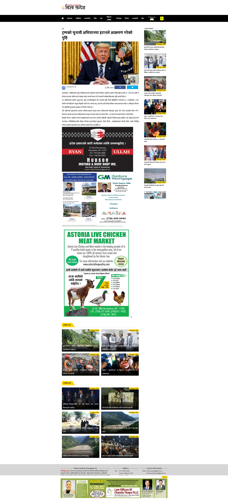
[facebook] (120, 87)
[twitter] (132, 87)
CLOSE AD (164, 477)
